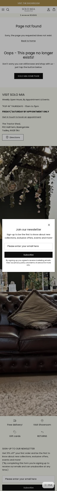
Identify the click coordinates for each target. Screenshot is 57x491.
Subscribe (29, 254)
